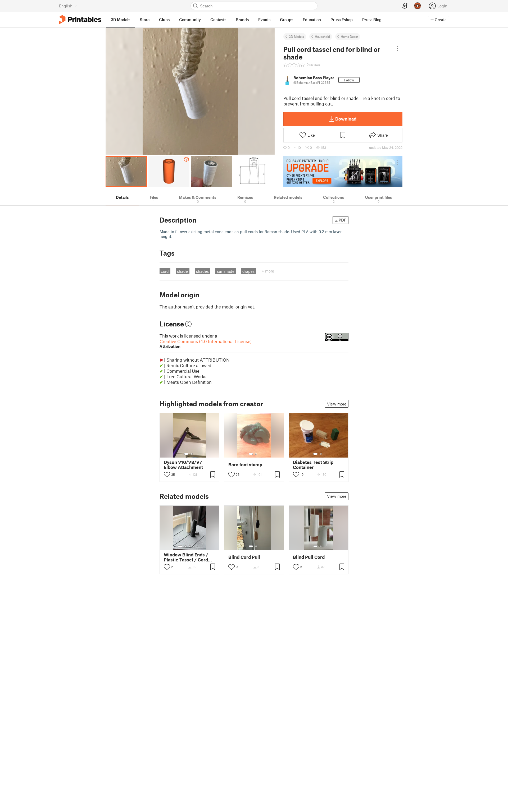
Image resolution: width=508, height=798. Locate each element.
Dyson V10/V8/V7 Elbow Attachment (183, 465)
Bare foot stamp (245, 464)
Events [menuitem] (264, 19)
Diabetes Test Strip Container (313, 465)
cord (165, 271)
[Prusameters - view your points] (417, 5)
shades (202, 271)
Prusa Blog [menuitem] (372, 19)
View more (336, 404)
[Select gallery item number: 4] (194, 546)
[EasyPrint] (405, 6)
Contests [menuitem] (218, 19)
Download (345, 118)
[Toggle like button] (167, 474)
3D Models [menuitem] (120, 19)
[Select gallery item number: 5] (198, 546)
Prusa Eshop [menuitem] (341, 19)
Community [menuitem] (190, 19)
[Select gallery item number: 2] (191, 454)
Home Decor (349, 36)
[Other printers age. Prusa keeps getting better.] (342, 171)
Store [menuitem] (144, 19)
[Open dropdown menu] (397, 48)
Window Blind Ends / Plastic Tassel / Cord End (186, 557)
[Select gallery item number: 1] (186, 454)
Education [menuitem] (312, 19)
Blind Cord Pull (244, 557)
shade (182, 271)
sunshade (225, 271)
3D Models (296, 36)
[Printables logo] (80, 19)
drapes (248, 271)
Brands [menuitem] (242, 19)
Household (322, 36)
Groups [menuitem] (286, 19)
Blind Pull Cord (309, 557)
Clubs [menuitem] (164, 19)
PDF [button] (342, 220)
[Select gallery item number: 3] (190, 546)
